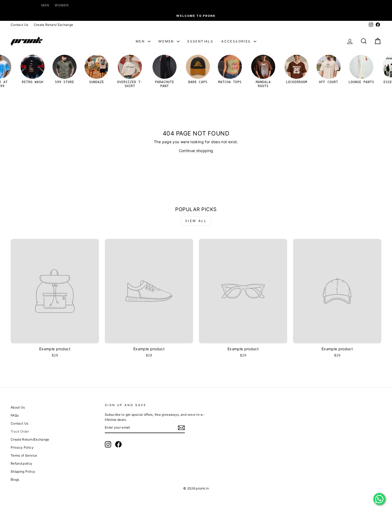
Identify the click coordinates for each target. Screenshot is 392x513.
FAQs (15, 415)
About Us (18, 407)
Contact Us (20, 25)
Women (62, 5)
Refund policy (22, 463)
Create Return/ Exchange (53, 25)
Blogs (15, 479)
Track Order (20, 431)
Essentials (200, 41)
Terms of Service (24, 455)
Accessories (236, 41)
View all (196, 221)
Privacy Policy (22, 447)
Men (45, 5)
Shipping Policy (23, 471)
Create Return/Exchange (30, 439)
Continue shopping (196, 150)
